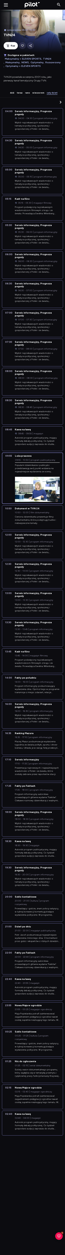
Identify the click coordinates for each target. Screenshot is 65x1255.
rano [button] (27, 93)
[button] (60, 102)
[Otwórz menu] (5, 4)
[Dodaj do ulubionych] (22, 45)
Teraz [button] (20, 93)
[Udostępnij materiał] (30, 45)
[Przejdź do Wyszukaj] (59, 5)
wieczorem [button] (38, 93)
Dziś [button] (12, 93)
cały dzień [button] (52, 93)
